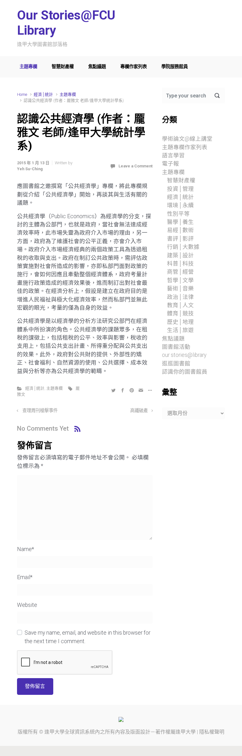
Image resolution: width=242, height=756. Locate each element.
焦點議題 (97, 66)
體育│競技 (180, 313)
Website (27, 605)
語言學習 (173, 155)
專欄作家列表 (133, 66)
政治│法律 (180, 297)
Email (24, 577)
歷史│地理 (180, 322)
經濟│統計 (43, 94)
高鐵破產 (139, 410)
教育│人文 (180, 305)
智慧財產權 (63, 66)
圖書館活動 (176, 347)
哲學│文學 (180, 280)
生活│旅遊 (180, 330)
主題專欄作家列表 (184, 147)
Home (22, 94)
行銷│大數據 (183, 247)
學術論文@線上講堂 (187, 139)
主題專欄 (28, 66)
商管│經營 (180, 272)
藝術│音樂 (180, 288)
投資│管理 (180, 189)
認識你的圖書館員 (184, 372)
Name (25, 549)
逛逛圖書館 (176, 363)
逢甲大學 (54, 732)
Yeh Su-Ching (30, 168)
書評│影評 (180, 239)
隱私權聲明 (211, 732)
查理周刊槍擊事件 (40, 410)
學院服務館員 (174, 66)
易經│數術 (180, 230)
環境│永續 (180, 205)
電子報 (170, 163)
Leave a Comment (135, 166)
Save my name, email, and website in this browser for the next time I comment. (87, 637)
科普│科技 (180, 263)
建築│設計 (180, 255)
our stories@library (184, 355)
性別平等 (178, 214)
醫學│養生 (180, 222)
